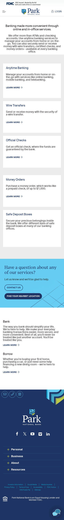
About (15, 463)
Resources (18, 469)
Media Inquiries (46, 484)
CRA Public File (24, 490)
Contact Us (14, 288)
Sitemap (38, 490)
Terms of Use (24, 487)
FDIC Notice (51, 487)
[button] (56, 512)
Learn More (13, 88)
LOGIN (58, 11)
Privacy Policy (9, 487)
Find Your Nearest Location (23, 296)
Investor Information (15, 484)
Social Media (32, 484)
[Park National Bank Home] (31, 11)
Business (17, 456)
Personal (17, 449)
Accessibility (38, 487)
